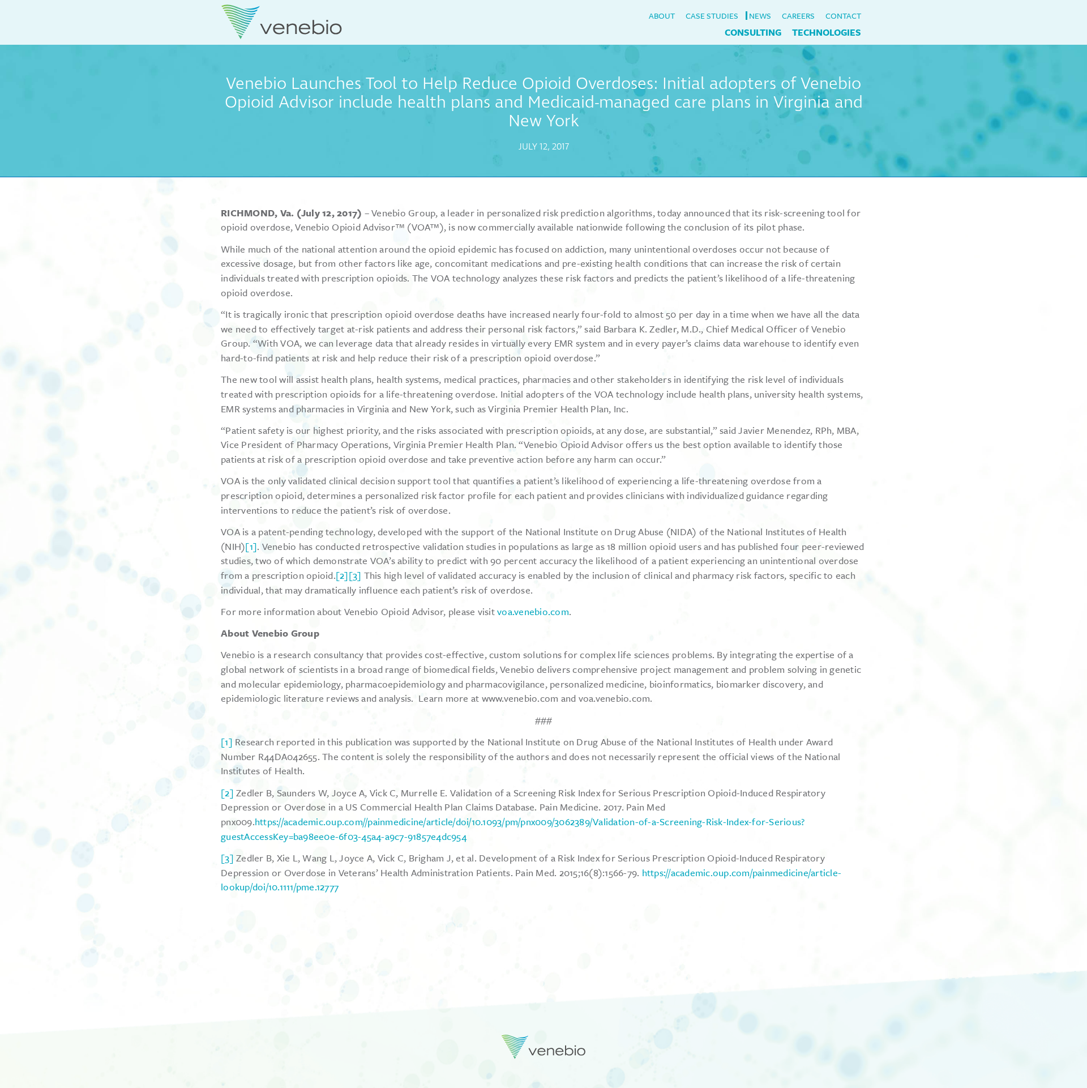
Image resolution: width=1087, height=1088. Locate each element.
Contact (843, 16)
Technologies (826, 32)
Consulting (753, 32)
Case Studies (712, 16)
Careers (798, 16)
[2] (342, 575)
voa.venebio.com (533, 611)
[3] (355, 575)
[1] (251, 546)
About (662, 16)
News (760, 16)
